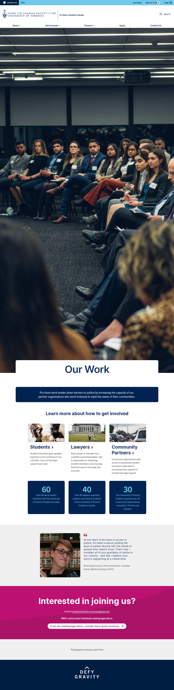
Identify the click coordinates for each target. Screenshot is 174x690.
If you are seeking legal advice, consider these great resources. (85, 626)
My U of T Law (151, 2)
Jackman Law (9, 3)
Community (125, 450)
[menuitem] (16, 25)
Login (166, 2)
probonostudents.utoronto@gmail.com (91, 611)
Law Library (137, 2)
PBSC (23, 3)
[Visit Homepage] (29, 14)
